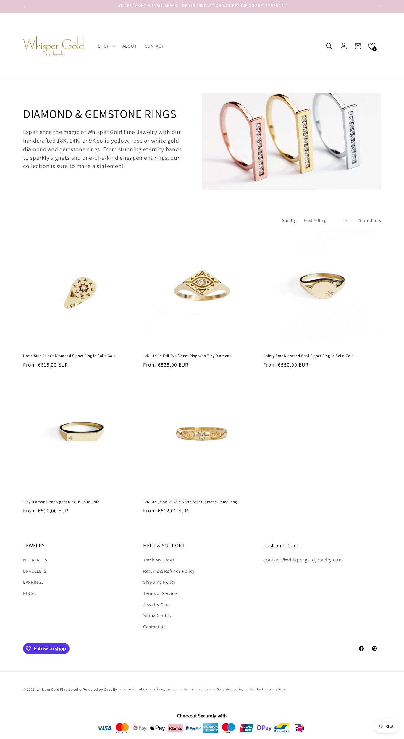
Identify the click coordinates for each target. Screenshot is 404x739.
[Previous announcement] (24, 6)
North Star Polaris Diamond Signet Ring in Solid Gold (69, 356)
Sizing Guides (157, 615)
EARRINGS (33, 582)
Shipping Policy (159, 582)
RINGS (29, 593)
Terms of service (197, 689)
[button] (106, 46)
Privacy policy (165, 689)
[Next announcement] (379, 6)
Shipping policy (230, 689)
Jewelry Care (156, 604)
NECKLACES (35, 560)
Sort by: (289, 220)
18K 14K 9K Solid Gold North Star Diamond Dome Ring (190, 502)
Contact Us (154, 627)
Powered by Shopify (100, 689)
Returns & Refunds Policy (169, 571)
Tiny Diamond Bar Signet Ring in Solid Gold (61, 502)
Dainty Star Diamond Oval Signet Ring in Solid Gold (308, 356)
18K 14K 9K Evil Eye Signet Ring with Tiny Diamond (187, 356)
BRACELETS (34, 571)
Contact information (267, 689)
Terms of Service (160, 593)
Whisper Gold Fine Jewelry (59, 689)
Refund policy (135, 689)
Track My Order (158, 560)
